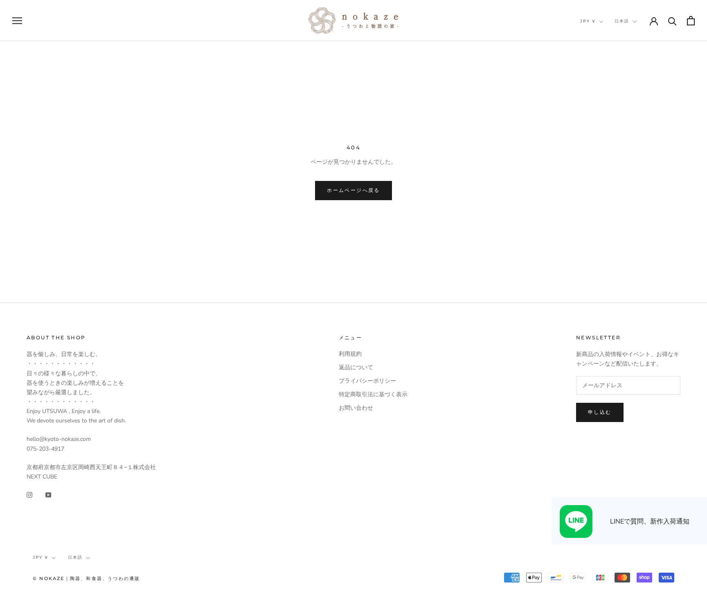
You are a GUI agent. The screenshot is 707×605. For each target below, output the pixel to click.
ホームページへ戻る (353, 190)
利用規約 (350, 354)
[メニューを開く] (17, 20)
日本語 (622, 21)
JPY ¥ (588, 21)
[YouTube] (48, 494)
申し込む (600, 412)
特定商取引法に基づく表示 (373, 394)
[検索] (672, 20)
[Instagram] (29, 494)
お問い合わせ (356, 408)
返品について (356, 367)
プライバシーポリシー (367, 381)
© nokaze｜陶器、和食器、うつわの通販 (86, 578)
